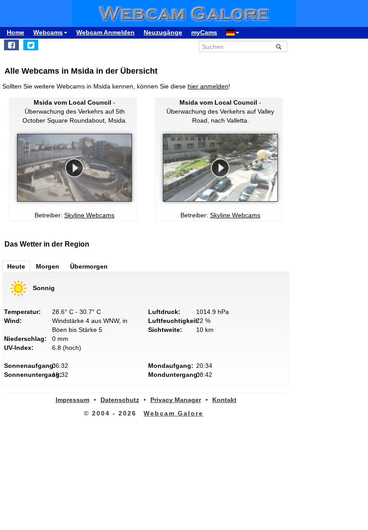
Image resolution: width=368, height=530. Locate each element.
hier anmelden (208, 86)
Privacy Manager (175, 399)
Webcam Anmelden (105, 32)
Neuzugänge (163, 32)
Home (15, 32)
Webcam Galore (173, 413)
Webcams (48, 32)
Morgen (47, 266)
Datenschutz (120, 399)
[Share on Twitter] (31, 45)
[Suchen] (278, 46)
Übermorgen (89, 266)
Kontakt (224, 399)
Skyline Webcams (89, 215)
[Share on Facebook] (11, 45)
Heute (16, 266)
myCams (204, 32)
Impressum (72, 399)
